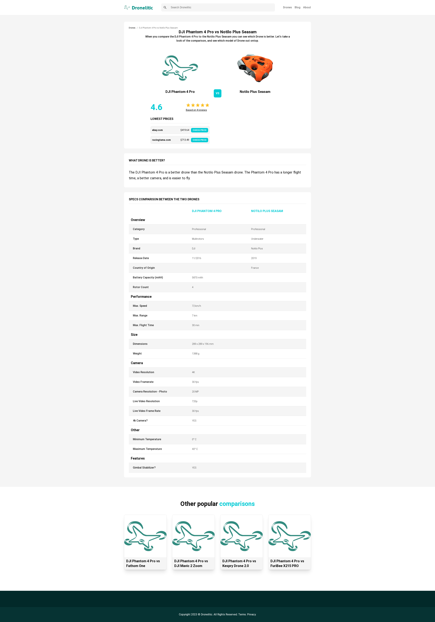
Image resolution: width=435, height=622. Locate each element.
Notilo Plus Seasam (267, 211)
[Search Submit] (165, 7)
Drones (287, 7)
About (307, 7)
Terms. (242, 614)
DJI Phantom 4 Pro (207, 211)
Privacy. (251, 614)
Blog (297, 7)
